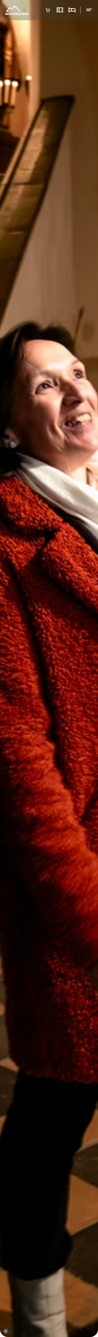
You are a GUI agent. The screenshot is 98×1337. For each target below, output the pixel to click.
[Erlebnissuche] (60, 10)
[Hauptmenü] (89, 10)
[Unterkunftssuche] (72, 10)
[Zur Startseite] (17, 10)
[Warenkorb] (47, 10)
